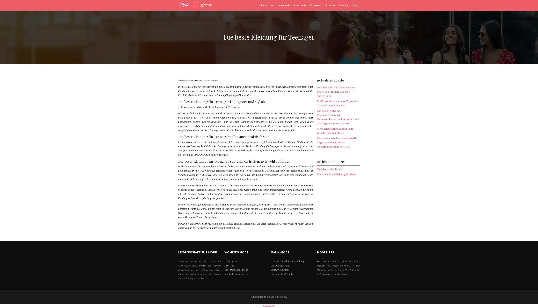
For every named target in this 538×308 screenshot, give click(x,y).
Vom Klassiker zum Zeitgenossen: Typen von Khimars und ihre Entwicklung (336, 91)
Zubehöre (343, 5)
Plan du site (269, 305)
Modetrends (316, 5)
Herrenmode (284, 5)
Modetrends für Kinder (330, 169)
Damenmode (267, 5)
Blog (355, 5)
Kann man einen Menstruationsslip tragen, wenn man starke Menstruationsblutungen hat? (337, 142)
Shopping (330, 5)
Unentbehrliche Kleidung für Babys (337, 174)
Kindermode (300, 5)
